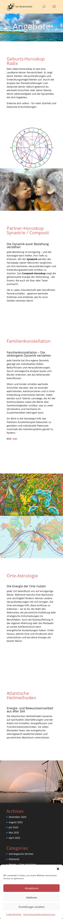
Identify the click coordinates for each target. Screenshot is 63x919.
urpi (14, 438)
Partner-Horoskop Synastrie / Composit (28, 230)
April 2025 (14, 837)
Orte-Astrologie (22, 576)
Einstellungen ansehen (32, 906)
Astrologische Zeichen (21, 853)
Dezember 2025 (17, 817)
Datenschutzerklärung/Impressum (39, 914)
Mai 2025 (14, 832)
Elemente (14, 859)
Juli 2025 (13, 827)
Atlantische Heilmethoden (21, 695)
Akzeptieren (31, 888)
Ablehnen (31, 897)
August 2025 (16, 822)
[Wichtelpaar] (31, 209)
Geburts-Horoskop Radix (26, 61)
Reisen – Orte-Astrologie (22, 864)
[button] (58, 869)
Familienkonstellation (29, 341)
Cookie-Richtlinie (14, 914)
